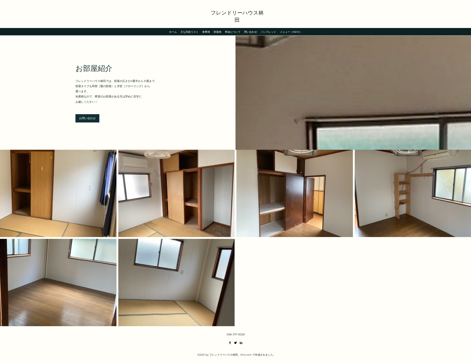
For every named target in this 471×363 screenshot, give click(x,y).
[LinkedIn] (241, 343)
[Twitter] (235, 343)
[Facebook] (230, 343)
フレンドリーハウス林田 (237, 16)
